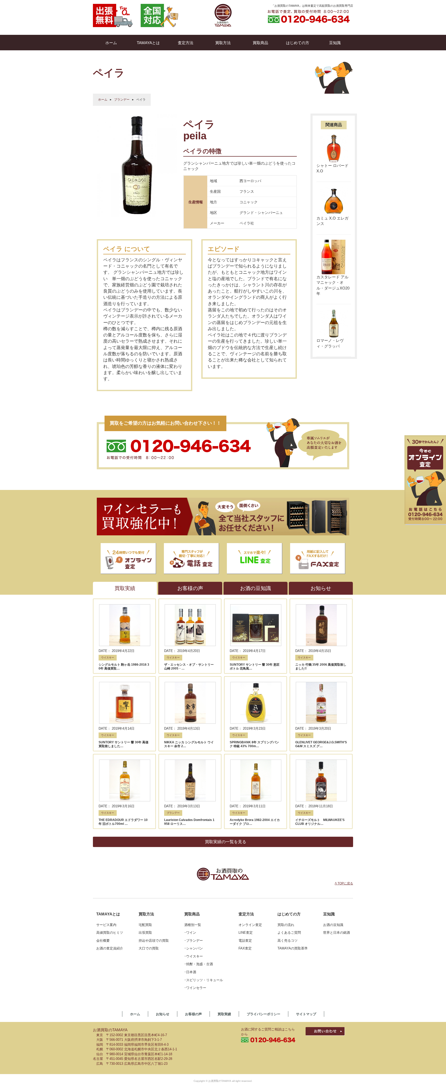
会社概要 (103, 940)
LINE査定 (245, 932)
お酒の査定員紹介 (109, 948)
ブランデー (122, 99)
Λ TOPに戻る (344, 883)
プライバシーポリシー (263, 1014)
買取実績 (224, 1014)
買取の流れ (285, 925)
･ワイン (190, 932)
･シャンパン (193, 948)
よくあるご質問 (289, 932)
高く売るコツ (287, 940)
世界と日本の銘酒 (336, 932)
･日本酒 (190, 972)
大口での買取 (149, 948)
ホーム (102, 99)
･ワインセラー (195, 988)
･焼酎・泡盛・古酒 (198, 964)
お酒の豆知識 (333, 925)
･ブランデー (193, 940)
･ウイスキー (193, 956)
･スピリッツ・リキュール (203, 980)
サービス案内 (106, 925)
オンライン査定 (250, 925)
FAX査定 (245, 948)
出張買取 (145, 932)
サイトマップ (306, 1014)
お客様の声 (193, 1014)
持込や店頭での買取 (154, 940)
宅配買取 (145, 925)
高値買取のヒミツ (109, 932)
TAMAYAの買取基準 (292, 948)
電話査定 (245, 940)
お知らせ (162, 1014)
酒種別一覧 (192, 925)
